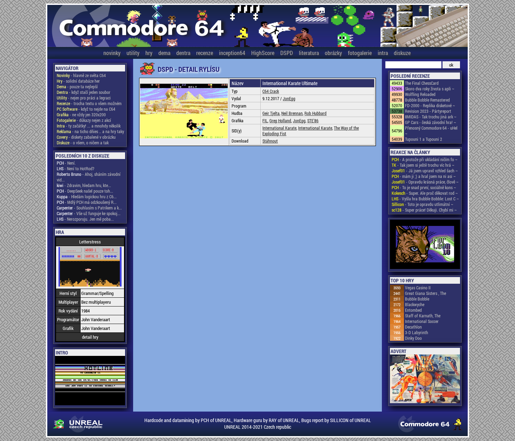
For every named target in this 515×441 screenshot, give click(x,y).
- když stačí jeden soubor (83, 92)
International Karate (279, 128)
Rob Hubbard (315, 113)
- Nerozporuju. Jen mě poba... (85, 219)
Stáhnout (270, 141)
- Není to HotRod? (75, 168)
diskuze (402, 52)
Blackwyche (414, 304)
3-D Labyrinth (416, 332)
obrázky (333, 52)
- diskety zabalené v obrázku (86, 137)
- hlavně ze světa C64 (81, 75)
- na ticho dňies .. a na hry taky (90, 131)
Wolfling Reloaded (420, 94)
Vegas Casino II (418, 287)
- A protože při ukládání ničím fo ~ (425, 159)
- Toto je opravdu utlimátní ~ (422, 204)
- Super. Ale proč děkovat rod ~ (425, 193)
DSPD (286, 52)
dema (164, 52)
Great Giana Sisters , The (425, 293)
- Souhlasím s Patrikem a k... (89, 208)
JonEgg (289, 98)
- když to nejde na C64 (86, 109)
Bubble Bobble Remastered (427, 100)
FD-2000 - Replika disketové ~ (430, 105)
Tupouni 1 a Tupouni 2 (423, 139)
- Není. (66, 163)
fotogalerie (360, 52)
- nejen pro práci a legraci (84, 98)
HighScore (262, 52)
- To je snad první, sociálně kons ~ (424, 187)
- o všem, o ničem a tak (83, 142)
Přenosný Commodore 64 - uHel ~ (431, 130)
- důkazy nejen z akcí (84, 120)
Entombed (413, 310)
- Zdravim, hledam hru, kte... (84, 185)
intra (383, 52)
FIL (265, 120)
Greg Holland (280, 120)
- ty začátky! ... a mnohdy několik (89, 126)
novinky (112, 52)
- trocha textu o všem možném (89, 103)
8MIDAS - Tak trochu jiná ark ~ (430, 116)
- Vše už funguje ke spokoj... (89, 213)
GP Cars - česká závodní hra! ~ (430, 122)
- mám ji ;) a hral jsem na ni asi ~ (424, 176)
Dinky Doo (413, 338)
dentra (183, 52)
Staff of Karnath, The (422, 315)
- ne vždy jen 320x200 (81, 114)
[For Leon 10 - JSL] (425, 245)
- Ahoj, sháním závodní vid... (89, 176)
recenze (204, 52)
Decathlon (413, 327)
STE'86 (312, 120)
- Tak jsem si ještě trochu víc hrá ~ (423, 165)
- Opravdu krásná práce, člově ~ (425, 182)
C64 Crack (270, 91)
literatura (309, 52)
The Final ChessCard (422, 83)
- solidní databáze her (78, 81)
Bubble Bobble (417, 299)
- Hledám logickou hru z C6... (87, 196)
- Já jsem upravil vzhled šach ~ (425, 170)
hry (148, 52)
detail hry (90, 337)
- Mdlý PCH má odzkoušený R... (87, 202)
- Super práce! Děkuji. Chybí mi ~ (424, 210)
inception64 (232, 52)
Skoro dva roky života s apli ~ (429, 88)
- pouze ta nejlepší (77, 86)
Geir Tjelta (271, 113)
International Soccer (422, 321)
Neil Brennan (292, 113)
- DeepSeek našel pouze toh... (85, 191)
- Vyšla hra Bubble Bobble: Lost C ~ (425, 198)
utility (132, 52)
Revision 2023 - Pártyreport (428, 111)
